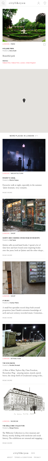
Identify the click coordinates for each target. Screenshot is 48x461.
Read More (7, 192)
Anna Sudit (12, 50)
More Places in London (24, 136)
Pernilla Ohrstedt (14, 365)
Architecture (17, 173)
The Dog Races (9, 363)
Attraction (16, 358)
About (10, 457)
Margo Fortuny (14, 428)
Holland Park (8, 48)
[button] (24, 101)
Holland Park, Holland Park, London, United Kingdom (19, 63)
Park (13, 44)
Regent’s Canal (9, 178)
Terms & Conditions (23, 457)
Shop (13, 233)
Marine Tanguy (14, 180)
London (6, 44)
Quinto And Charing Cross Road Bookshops (21, 238)
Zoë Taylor (12, 240)
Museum (14, 421)
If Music (6, 300)
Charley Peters (14, 303)
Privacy (37, 457)
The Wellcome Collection (14, 426)
